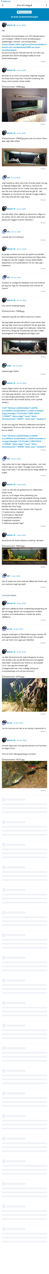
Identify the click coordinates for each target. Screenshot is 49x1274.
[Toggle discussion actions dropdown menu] (46, 5)
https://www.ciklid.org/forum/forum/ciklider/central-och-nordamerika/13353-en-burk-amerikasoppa (24, 47)
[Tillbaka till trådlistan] (2, 5)
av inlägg (23, 5)
